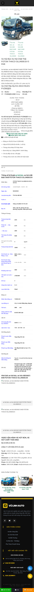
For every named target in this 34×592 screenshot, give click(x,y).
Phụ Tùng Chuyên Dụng (13, 544)
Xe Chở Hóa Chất (13, 534)
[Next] (29, 28)
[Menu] (2, 3)
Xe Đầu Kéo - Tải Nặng (12, 541)
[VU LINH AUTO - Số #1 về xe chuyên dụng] (17, 3)
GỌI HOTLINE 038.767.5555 (17, 133)
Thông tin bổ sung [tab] (7, 171)
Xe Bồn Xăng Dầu (13, 531)
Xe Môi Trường (14, 9)
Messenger (29, 590)
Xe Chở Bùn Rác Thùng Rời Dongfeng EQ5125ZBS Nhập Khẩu (8, 490)
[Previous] (4, 28)
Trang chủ (4, 9)
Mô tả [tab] (3, 167)
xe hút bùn (19, 175)
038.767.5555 (6, 590)
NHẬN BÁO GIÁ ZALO (17, 135)
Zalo (18, 590)
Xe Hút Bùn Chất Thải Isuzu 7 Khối (25, 488)
